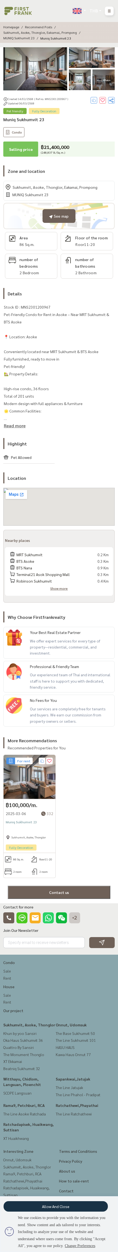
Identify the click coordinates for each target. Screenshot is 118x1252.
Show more (59, 588)
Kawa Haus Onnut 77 (73, 1054)
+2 (74, 918)
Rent (7, 978)
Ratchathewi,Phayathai (77, 1105)
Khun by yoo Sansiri (19, 1033)
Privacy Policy (70, 1161)
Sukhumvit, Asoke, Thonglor (29, 1024)
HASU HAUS (65, 1047)
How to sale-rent (74, 1180)
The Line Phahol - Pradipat (78, 1094)
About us (67, 1170)
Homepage (11, 27)
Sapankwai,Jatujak (73, 1078)
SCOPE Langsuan (17, 1092)
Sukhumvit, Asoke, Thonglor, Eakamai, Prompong (40, 32)
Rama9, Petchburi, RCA (24, 1105)
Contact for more (18, 906)
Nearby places (17, 540)
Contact (66, 1190)
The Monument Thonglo (23, 1054)
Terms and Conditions (78, 1151)
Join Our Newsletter (20, 930)
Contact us (59, 892)
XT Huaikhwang (16, 1138)
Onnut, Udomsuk (71, 1024)
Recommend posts (38, 27)
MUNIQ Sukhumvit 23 (19, 38)
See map (61, 216)
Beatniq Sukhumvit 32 (21, 1068)
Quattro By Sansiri (18, 1047)
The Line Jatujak (69, 1087)
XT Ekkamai (12, 1061)
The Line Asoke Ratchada (24, 1113)
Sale (7, 970)
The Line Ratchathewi (74, 1113)
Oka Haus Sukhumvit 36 (23, 1040)
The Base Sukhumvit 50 (75, 1033)
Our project (13, 1010)
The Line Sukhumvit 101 (76, 1040)
